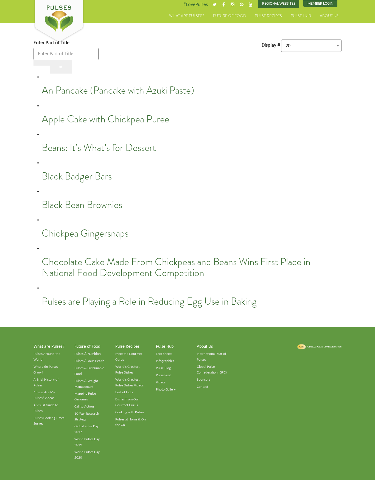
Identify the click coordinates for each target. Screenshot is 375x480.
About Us (329, 15)
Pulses (59, 21)
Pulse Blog (163, 368)
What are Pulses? (186, 15)
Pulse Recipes (268, 15)
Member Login (320, 4)
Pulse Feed (163, 375)
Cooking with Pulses (129, 412)
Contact (202, 387)
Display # (271, 45)
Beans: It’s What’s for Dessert (99, 147)
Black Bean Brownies (82, 204)
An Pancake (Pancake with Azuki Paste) (118, 90)
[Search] (41, 63)
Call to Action (84, 406)
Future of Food (229, 15)
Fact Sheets (164, 354)
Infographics (165, 361)
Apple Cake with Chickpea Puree (105, 119)
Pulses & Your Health (89, 361)
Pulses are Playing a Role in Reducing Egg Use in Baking (149, 301)
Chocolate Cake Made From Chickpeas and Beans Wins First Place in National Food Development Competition (176, 267)
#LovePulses (195, 4)
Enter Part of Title (52, 43)
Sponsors (203, 379)
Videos (161, 382)
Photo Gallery (166, 389)
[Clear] (61, 67)
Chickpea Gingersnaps (85, 233)
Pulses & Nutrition (87, 354)
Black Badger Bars (77, 176)
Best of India (124, 392)
